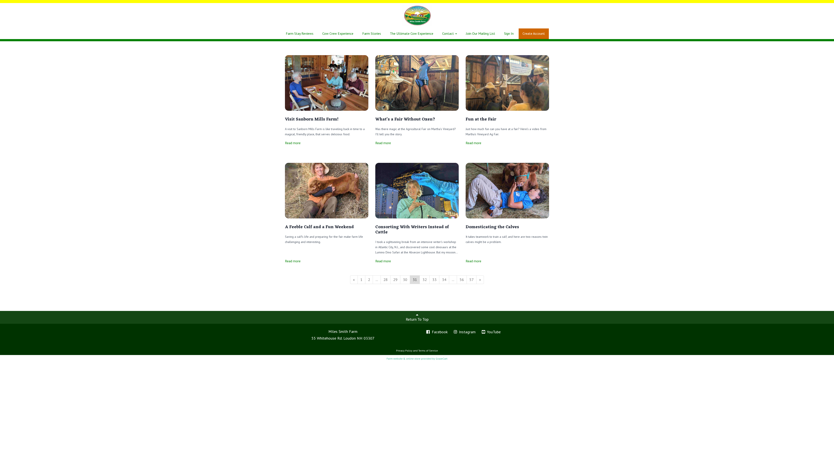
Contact (448, 33)
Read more (293, 143)
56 (462, 279)
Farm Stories (371, 33)
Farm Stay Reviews (299, 33)
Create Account (534, 33)
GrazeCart (441, 358)
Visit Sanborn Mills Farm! (312, 119)
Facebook (439, 331)
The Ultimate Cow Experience (411, 33)
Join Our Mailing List (480, 33)
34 (444, 279)
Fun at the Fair (481, 119)
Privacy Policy (404, 350)
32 (424, 279)
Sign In (509, 33)
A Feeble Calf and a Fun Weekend (319, 227)
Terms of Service (428, 350)
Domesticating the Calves (493, 227)
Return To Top (417, 319)
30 (405, 279)
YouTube (493, 331)
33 (434, 279)
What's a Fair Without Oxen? (405, 119)
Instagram (467, 331)
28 (385, 279)
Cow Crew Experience (337, 33)
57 (471, 279)
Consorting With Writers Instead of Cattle (412, 229)
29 (395, 279)
